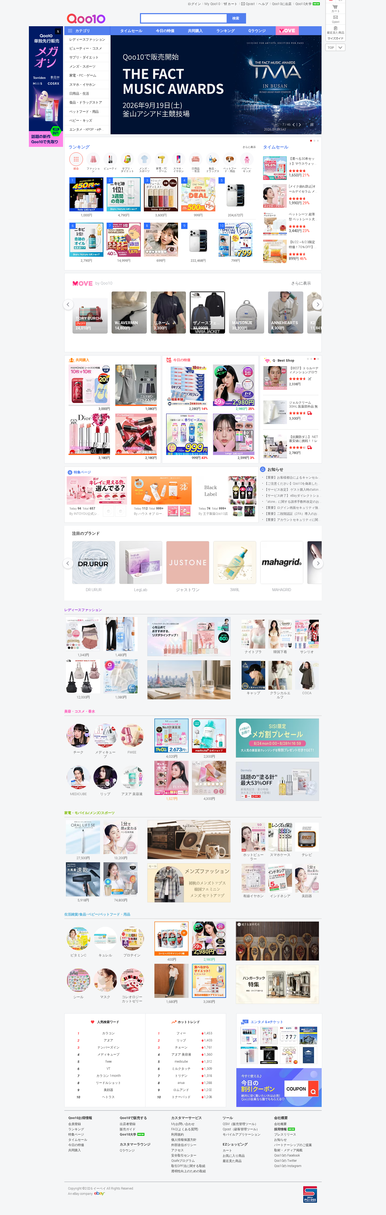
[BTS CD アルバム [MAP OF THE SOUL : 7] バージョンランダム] (289, 1035)
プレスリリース (285, 1134)
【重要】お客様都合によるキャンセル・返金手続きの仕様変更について (292, 477)
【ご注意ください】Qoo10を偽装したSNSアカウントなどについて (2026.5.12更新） (292, 483)
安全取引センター (183, 1155)
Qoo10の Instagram (287, 1166)
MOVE (82, 283)
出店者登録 (127, 1124)
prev (68, 304)
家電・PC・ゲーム (82, 75)
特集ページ (82, 472)
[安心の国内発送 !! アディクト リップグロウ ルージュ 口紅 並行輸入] (90, 434)
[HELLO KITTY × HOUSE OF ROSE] (161, 490)
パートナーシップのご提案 (293, 1145)
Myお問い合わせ (183, 1124)
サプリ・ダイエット (84, 57)
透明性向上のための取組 (188, 1171)
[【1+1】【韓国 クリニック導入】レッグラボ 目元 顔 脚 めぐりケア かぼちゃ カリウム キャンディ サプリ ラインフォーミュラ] (234, 385)
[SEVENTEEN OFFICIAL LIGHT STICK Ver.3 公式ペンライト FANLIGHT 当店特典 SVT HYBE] (249, 1055)
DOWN (340, 47)
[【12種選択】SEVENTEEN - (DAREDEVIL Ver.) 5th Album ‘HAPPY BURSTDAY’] (269, 1055)
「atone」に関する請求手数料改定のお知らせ (292, 502)
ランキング (79, 146)
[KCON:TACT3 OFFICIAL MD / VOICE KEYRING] (249, 1035)
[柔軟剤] (226, 490)
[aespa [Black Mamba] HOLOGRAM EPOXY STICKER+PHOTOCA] (269, 1035)
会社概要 (280, 1124)
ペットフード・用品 (84, 112)
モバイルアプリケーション (241, 1134)
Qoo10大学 (303, 4)
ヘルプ (263, 4)
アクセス (177, 1150)
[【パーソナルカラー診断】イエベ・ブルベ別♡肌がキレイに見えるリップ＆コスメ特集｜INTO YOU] (97, 490)
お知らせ (275, 469)
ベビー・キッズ (80, 120)
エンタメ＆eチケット (267, 1022)
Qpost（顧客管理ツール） (241, 1129)
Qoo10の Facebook (287, 1155)
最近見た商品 (232, 1161)
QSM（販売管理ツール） (240, 1124)
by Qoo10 (103, 283)
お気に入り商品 (234, 1156)
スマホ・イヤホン (82, 85)
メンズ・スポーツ (82, 66)
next (317, 304)
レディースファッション (87, 39)
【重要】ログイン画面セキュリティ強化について (292, 508)
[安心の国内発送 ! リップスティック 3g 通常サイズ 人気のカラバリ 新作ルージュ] (136, 434)
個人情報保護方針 (183, 1140)
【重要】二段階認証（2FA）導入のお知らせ (292, 514)
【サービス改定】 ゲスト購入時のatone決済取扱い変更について (292, 489)
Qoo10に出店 (282, 4)
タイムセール (275, 146)
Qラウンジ (127, 1150)
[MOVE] (287, 30)
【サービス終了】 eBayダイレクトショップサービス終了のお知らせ (292, 495)
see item (257, 623)
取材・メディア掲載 (288, 1150)
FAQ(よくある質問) (184, 1129)
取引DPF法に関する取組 (188, 1166)
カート (233, 4)
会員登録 (74, 1124)
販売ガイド (127, 1129)
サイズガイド (335, 38)
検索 (235, 18)
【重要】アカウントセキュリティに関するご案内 (292, 520)
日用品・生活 (79, 93)
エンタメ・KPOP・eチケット (89, 129)
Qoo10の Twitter (285, 1161)
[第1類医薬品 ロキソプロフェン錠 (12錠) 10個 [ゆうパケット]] (187, 385)
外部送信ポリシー (183, 1145)
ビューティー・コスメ (85, 48)
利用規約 (177, 1134)
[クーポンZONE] (279, 1087)
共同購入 (82, 360)
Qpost (250, 4)
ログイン (194, 4)
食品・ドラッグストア (85, 102)
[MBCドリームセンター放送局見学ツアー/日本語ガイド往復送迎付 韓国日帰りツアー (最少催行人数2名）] (308, 1035)
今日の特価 (181, 360)
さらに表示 (249, 147)
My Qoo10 (212, 4)
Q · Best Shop (283, 360)
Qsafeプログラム (183, 1161)
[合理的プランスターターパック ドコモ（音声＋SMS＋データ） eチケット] (308, 1055)
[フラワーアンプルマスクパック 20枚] (90, 385)
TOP (331, 48)
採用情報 (280, 1129)
